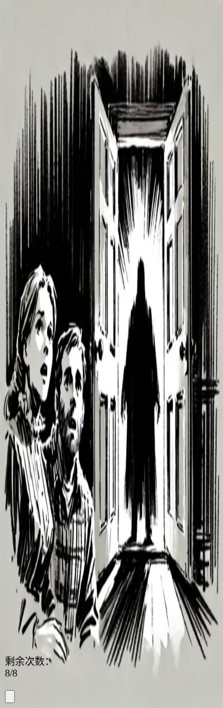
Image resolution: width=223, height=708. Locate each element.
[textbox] (111, 684)
